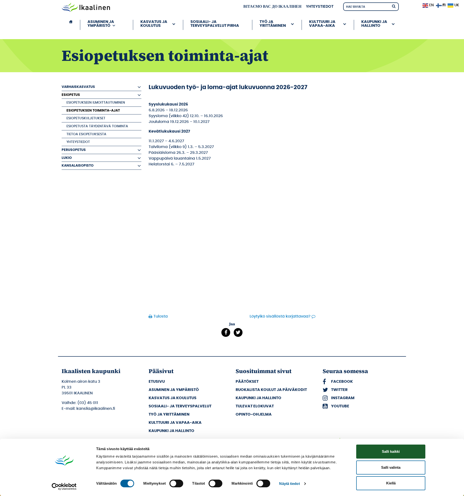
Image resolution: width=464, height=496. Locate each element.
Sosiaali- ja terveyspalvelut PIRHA (214, 24)
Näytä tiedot (289, 484)
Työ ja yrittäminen (169, 414)
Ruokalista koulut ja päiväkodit (271, 390)
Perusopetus (74, 150)
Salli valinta (390, 467)
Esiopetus (71, 95)
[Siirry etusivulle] (86, 7)
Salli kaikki (391, 451)
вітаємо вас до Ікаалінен (272, 6)
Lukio (67, 158)
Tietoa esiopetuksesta (86, 134)
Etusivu (157, 381)
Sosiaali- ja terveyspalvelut (180, 406)
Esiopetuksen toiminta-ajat (93, 110)
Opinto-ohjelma (254, 414)
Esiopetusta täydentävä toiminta (97, 126)
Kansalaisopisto (78, 165)
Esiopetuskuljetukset (85, 118)
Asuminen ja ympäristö (174, 390)
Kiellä (391, 483)
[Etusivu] (71, 25)
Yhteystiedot (320, 6)
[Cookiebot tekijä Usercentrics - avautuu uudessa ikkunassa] (64, 486)
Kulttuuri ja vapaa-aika (175, 423)
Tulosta (160, 316)
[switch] (176, 483)
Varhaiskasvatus (78, 87)
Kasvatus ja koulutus (172, 398)
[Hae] (394, 6)
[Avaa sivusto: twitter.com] (238, 332)
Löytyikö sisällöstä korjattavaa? (280, 316)
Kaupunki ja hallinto (171, 431)
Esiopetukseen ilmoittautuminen (95, 102)
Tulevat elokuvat (255, 406)
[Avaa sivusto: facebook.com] (226, 332)
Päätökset (247, 381)
